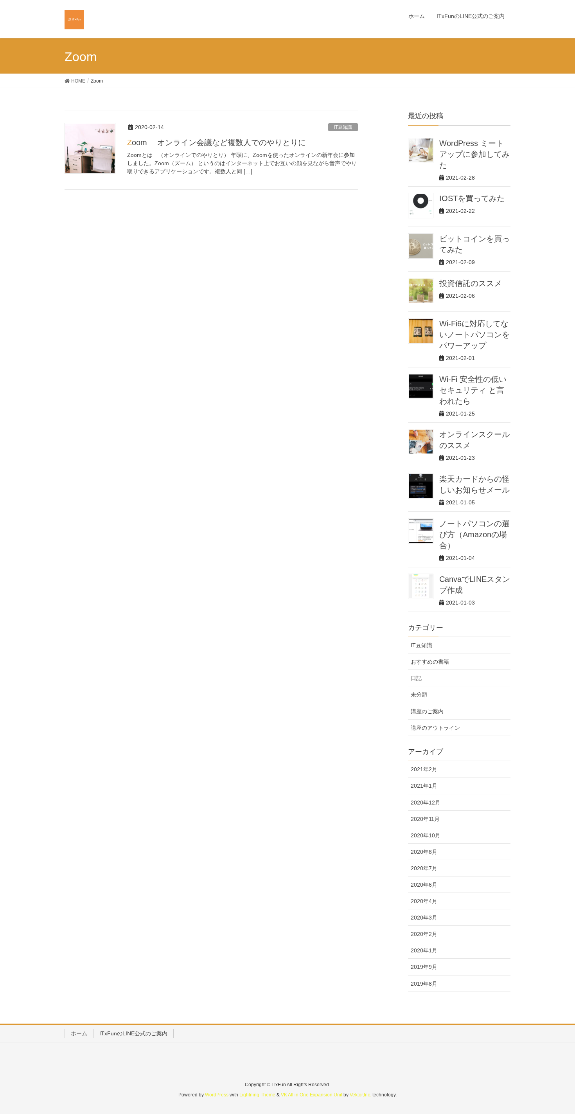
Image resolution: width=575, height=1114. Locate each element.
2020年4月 (424, 901)
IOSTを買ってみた (472, 198)
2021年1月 (424, 786)
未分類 (419, 694)
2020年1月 (424, 950)
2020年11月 (425, 819)
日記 (416, 678)
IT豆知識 (343, 127)
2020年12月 (425, 802)
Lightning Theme (257, 1095)
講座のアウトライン (435, 728)
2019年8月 (424, 984)
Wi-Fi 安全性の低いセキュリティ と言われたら (473, 390)
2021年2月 (424, 769)
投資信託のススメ (470, 283)
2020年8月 (424, 852)
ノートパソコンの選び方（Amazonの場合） (474, 534)
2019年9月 (424, 967)
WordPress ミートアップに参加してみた (474, 154)
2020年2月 (424, 934)
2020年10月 (425, 835)
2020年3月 (424, 917)
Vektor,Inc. (360, 1095)
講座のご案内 (427, 711)
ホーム (79, 1033)
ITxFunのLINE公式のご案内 (133, 1033)
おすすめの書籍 (430, 662)
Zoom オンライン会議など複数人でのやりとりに (216, 142)
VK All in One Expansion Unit (311, 1095)
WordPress (216, 1095)
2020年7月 (424, 868)
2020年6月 (424, 885)
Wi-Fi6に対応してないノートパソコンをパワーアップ (474, 334)
